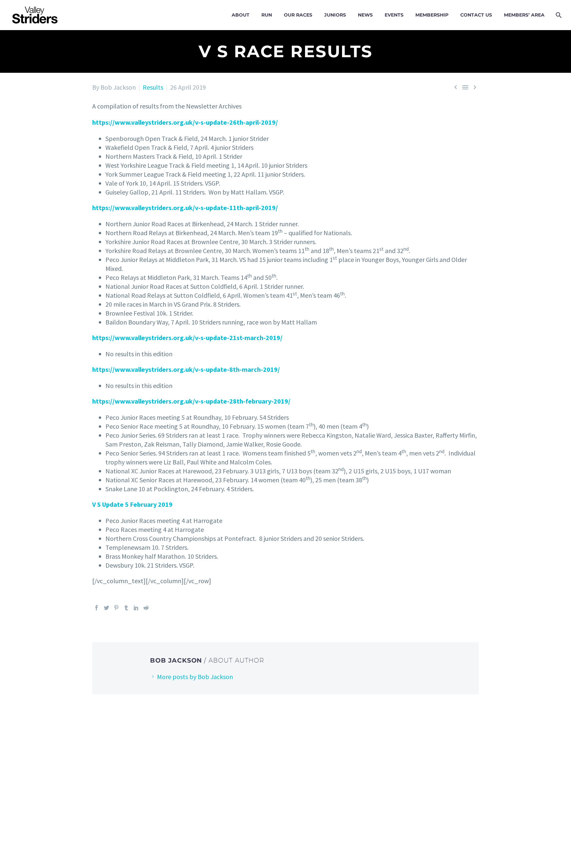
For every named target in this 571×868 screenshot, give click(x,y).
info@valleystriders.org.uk (163, 828)
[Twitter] (106, 607)
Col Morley (284, 805)
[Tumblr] (126, 607)
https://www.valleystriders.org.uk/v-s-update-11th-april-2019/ (185, 207)
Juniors (335, 15)
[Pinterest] (116, 607)
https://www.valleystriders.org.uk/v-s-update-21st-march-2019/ (187, 337)
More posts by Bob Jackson (195, 677)
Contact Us (476, 15)
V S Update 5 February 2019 (132, 504)
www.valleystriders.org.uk (168, 841)
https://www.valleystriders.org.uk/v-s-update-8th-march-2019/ (186, 369)
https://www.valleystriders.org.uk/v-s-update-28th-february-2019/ (191, 401)
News (365, 15)
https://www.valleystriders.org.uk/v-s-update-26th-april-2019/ (185, 122)
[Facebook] (96, 607)
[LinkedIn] (136, 607)
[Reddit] (146, 607)
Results (153, 87)
